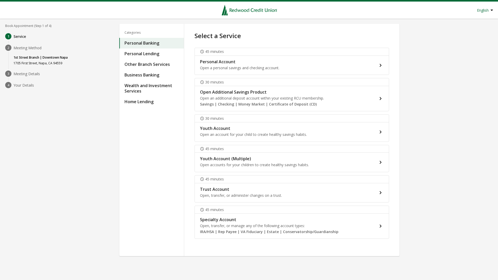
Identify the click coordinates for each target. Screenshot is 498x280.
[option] (151, 43)
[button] (292, 61)
